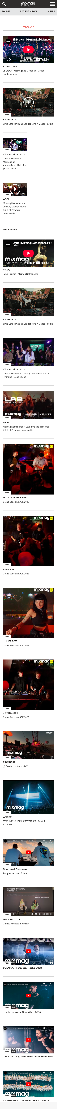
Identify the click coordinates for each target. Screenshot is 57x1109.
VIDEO (28, 26)
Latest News (28, 11)
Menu (51, 11)
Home (6, 11)
